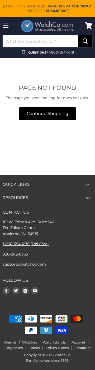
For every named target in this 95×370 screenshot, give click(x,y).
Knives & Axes (57, 348)
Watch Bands (54, 342)
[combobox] (40, 41)
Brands (10, 342)
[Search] (85, 41)
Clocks (34, 348)
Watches (29, 342)
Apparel (78, 342)
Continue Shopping (47, 113)
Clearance (83, 348)
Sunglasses (13, 348)
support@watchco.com (24, 264)
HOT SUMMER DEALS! (25, 6)
